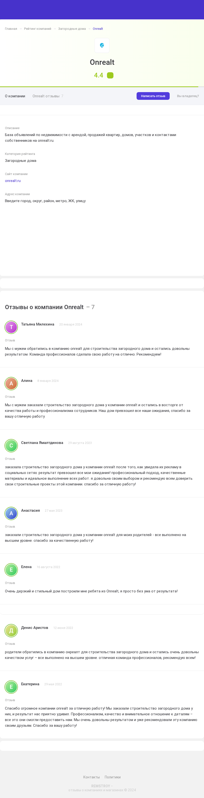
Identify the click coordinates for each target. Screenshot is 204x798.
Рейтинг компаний (37, 29)
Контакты (91, 777)
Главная (11, 29)
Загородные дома (72, 29)
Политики (113, 777)
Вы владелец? (188, 96)
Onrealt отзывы (48, 96)
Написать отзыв (153, 96)
